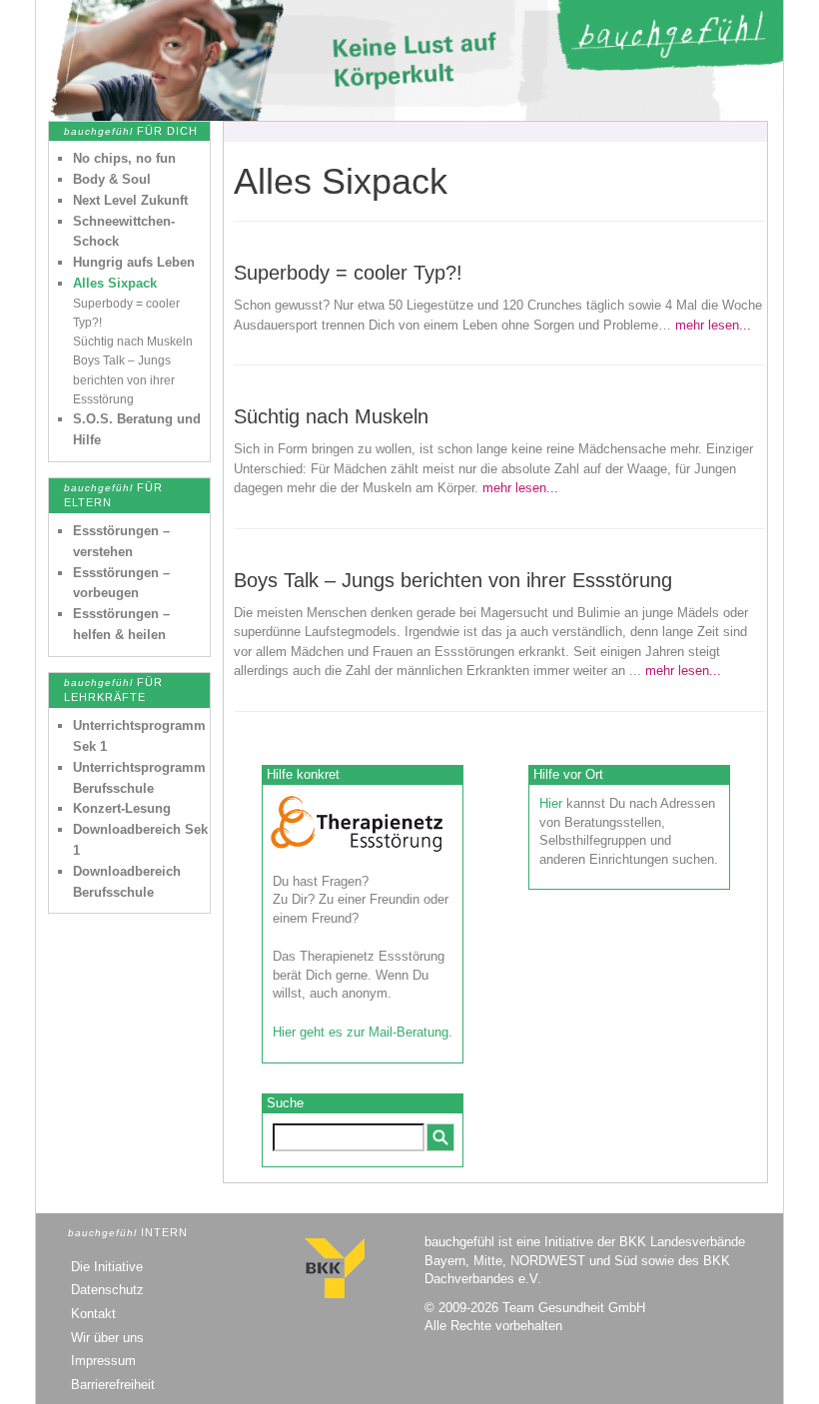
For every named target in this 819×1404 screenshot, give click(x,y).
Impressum (103, 1360)
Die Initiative (107, 1266)
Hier (550, 803)
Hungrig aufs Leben (134, 262)
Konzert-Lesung (122, 808)
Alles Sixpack (115, 283)
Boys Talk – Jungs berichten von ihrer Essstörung (124, 379)
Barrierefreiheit (113, 1384)
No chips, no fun (124, 158)
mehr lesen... (713, 325)
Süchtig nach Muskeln (133, 342)
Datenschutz (107, 1289)
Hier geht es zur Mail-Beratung (360, 1032)
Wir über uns (107, 1337)
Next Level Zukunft (130, 200)
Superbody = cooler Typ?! (348, 273)
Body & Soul (112, 179)
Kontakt (93, 1313)
